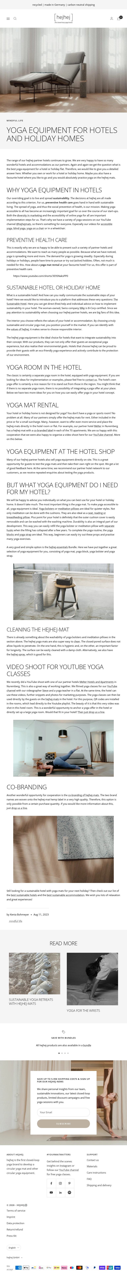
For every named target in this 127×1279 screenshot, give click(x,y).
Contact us (93, 1160)
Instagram (65, 1165)
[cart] (118, 18)
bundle (87, 1045)
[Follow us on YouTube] (51, 1192)
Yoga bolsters (46, 508)
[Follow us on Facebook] (51, 1183)
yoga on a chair (35, 228)
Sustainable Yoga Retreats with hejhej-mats (31, 1001)
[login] (111, 18)
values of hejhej (20, 329)
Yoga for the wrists (83, 1010)
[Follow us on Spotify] (69, 1192)
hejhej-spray (18, 654)
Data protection (15, 1223)
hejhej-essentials (58, 547)
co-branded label (43, 430)
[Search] (15, 18)
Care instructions (96, 1172)
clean (77, 641)
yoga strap (25, 534)
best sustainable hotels (24, 895)
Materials (92, 1166)
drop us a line (19, 808)
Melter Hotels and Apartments (97, 682)
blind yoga (19, 228)
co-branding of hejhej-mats (83, 795)
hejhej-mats (52, 699)
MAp (82, 308)
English (12, 1247)
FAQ (89, 1179)
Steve (45, 690)
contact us (91, 379)
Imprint (11, 1216)
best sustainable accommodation (65, 895)
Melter (97, 426)
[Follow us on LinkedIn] (60, 1192)
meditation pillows (68, 508)
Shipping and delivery (99, 1185)
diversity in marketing (29, 215)
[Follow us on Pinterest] (69, 1183)
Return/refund (15, 1229)
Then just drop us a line (91, 712)
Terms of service (16, 1210)
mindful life (15, 120)
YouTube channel (103, 434)
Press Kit (11, 1235)
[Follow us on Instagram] (60, 1183)
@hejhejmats (23, 224)
